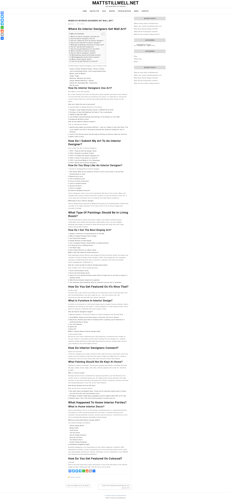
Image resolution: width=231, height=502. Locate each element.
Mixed (136, 11)
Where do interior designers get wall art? (85, 36)
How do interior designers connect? (83, 53)
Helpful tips (94, 11)
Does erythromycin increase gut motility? (116, 487)
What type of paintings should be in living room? (87, 44)
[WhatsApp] (2, 27)
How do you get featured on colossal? (85, 61)
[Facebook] (2, 13)
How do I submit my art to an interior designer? (87, 40)
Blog (104, 11)
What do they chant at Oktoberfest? (146, 23)
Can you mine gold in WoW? (78, 485)
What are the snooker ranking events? (147, 34)
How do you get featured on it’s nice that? (85, 49)
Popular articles (124, 11)
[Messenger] (2, 20)
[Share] (2, 38)
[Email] (2, 34)
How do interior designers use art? (83, 38)
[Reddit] (2, 31)
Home (85, 11)
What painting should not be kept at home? (86, 55)
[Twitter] (2, 16)
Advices (112, 11)
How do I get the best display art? (82, 47)
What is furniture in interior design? (83, 51)
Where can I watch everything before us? (148, 26)
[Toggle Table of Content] (102, 34)
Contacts (145, 11)
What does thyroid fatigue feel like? (146, 29)
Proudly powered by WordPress (115, 495)
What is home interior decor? (82, 59)
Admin (72, 24)
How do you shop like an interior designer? (86, 42)
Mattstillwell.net (115, 3)
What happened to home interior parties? (86, 57)
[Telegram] (2, 24)
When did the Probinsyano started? (146, 31)
